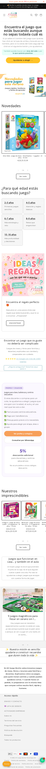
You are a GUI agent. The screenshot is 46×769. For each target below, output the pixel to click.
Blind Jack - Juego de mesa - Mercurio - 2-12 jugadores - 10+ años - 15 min (31, 524)
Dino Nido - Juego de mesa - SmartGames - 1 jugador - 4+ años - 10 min (22, 157)
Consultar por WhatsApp (23, 440)
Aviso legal (38, 764)
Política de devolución (13, 730)
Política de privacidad (35, 760)
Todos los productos (12, 740)
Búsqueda (8, 735)
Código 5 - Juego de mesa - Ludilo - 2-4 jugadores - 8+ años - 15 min (11, 524)
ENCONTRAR (15, 323)
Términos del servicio (13, 764)
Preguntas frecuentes (13, 725)
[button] (4, 15)
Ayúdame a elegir (23, 60)
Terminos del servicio (13, 721)
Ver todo (23, 176)
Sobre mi (8, 716)
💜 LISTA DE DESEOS (12, 706)
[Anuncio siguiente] (42, 6)
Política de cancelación (33, 767)
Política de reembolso (18, 760)
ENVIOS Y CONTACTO (13, 701)
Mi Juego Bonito (20, 758)
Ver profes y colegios (23, 434)
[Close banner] (43, 1)
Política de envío (27, 764)
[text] (23, 2)
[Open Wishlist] (36, 15)
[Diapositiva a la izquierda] (18, 170)
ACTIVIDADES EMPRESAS (14, 711)
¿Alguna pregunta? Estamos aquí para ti (23, 368)
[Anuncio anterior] (4, 6)
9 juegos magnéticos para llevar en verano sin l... (23, 617)
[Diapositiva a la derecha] (27, 170)
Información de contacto (15, 767)
